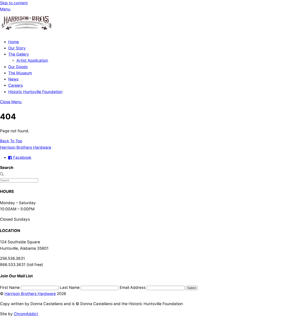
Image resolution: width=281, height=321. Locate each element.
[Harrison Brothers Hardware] (26, 31)
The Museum (20, 73)
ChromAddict (26, 314)
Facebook (21, 157)
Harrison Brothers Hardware (30, 293)
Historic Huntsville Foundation (35, 91)
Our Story (17, 48)
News (13, 79)
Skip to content (14, 3)
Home (13, 42)
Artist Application (32, 60)
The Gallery (18, 54)
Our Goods (18, 66)
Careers (15, 85)
